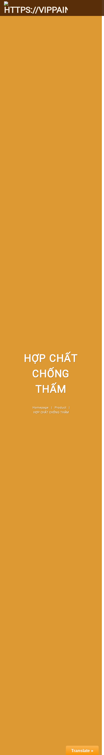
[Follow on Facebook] (88, 3)
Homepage (41, 407)
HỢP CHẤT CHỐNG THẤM (51, 412)
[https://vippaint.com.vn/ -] (36, 8)
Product (60, 407)
